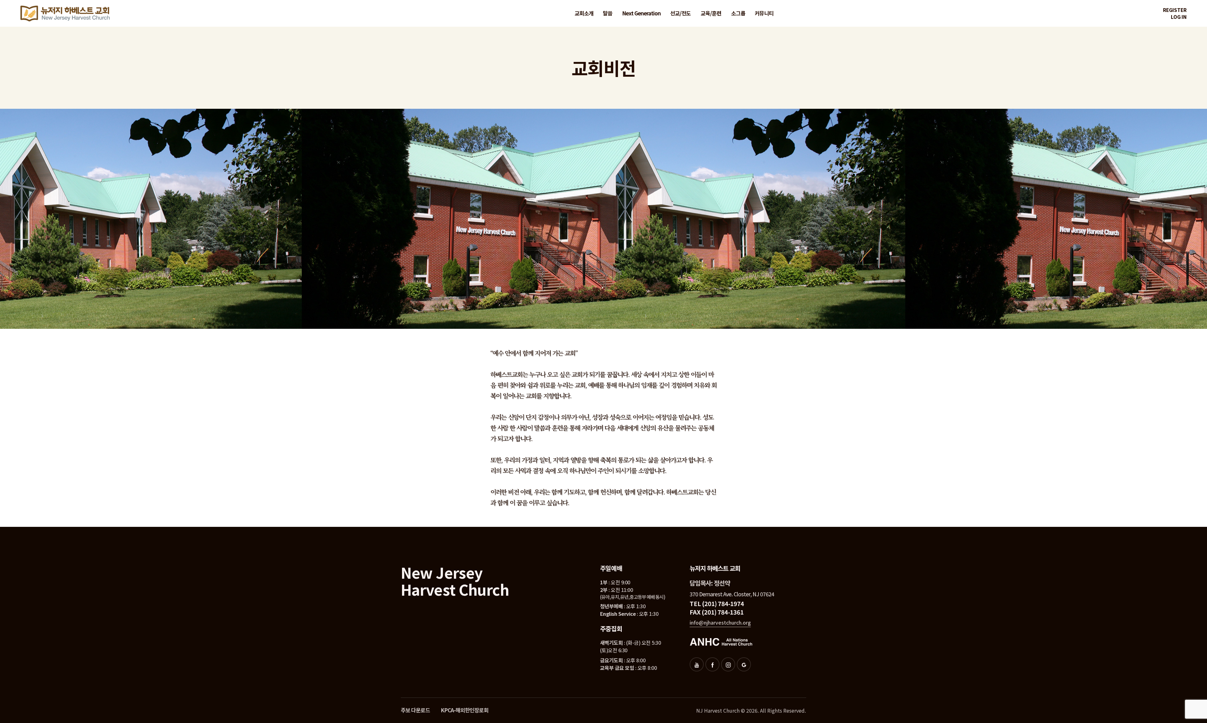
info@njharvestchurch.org (720, 622)
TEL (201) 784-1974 (717, 603)
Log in (1179, 17)
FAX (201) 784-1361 (716, 612)
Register (1175, 10)
